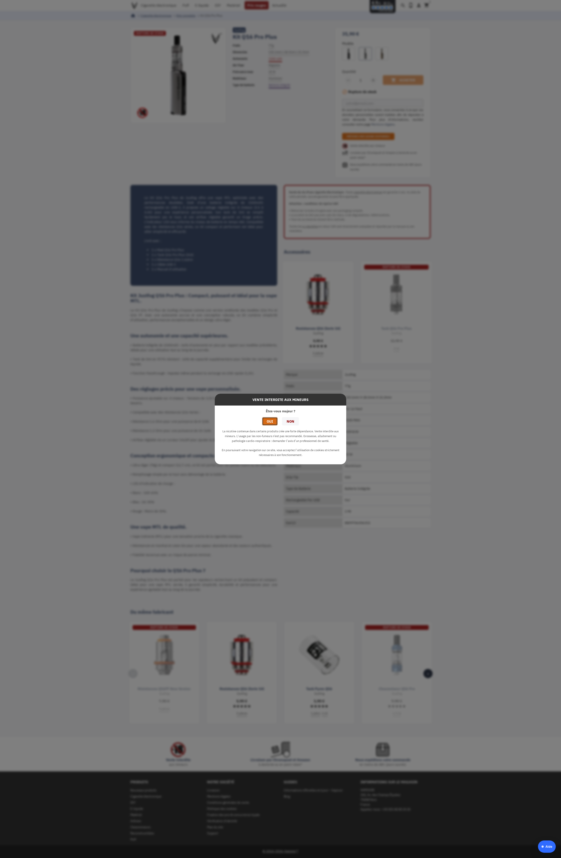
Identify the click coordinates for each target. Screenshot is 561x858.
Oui (270, 421)
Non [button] (290, 421)
